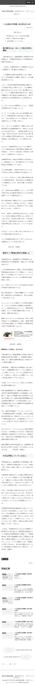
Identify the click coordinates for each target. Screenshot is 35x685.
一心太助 (5, 559)
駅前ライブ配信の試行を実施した (16, 38)
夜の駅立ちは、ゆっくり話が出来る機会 (18, 36)
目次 (15, 32)
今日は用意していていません (15, 41)
